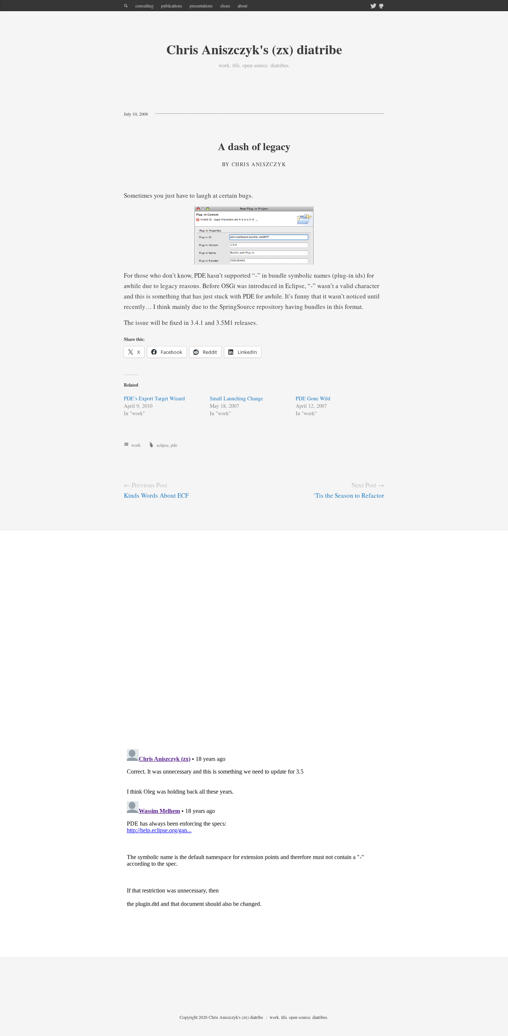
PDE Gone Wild (313, 398)
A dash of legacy (254, 146)
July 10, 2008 (136, 114)
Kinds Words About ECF (156, 495)
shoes (225, 6)
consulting (144, 6)
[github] (381, 6)
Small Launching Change (236, 398)
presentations (201, 6)
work (136, 445)
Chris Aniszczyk (259, 164)
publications (171, 6)
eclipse (162, 445)
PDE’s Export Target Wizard (154, 398)
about (242, 6)
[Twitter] (373, 6)
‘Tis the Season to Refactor (348, 495)
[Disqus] (254, 646)
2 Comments (174, 114)
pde (174, 445)
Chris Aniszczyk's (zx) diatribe (254, 49)
